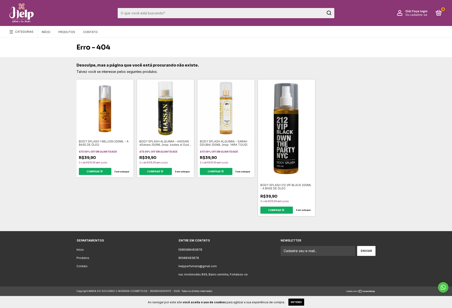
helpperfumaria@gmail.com (197, 266)
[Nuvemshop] (360, 292)
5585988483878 (190, 249)
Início (46, 32)
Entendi (296, 302)
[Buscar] (329, 13)
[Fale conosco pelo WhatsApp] (443, 287)
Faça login (420, 11)
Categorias (24, 31)
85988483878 (188, 258)
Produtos (66, 32)
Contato (90, 32)
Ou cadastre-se (416, 15)
